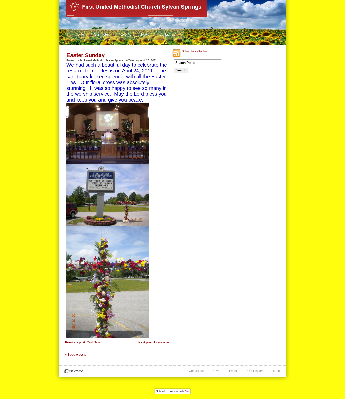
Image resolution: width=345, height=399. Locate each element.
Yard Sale (82, 342)
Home (79, 34)
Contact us (167, 34)
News (145, 34)
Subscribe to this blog (195, 51)
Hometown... (154, 342)
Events (126, 34)
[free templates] (73, 371)
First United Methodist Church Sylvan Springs (141, 7)
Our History (102, 34)
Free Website (171, 391)
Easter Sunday (85, 55)
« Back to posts (75, 354)
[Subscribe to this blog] (177, 53)
